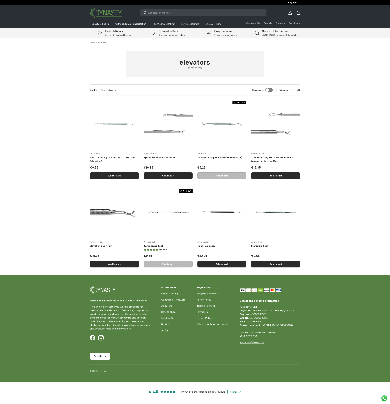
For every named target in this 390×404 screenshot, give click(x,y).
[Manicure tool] (275, 213)
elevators (102, 42)
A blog (164, 330)
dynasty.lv (101, 371)
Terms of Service (206, 305)
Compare (257, 90)
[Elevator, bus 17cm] (114, 213)
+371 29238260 (248, 336)
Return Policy (204, 299)
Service (280, 23)
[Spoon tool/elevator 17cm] (168, 125)
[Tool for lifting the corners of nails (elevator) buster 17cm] (275, 125)
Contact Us (253, 23)
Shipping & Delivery (207, 293)
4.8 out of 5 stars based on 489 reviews (202, 391)
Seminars (294, 23)
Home (92, 42)
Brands (268, 23)
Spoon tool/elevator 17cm (159, 157)
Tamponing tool (153, 245)
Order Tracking (169, 293)
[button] (298, 12)
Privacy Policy (204, 318)
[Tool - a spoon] (221, 213)
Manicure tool (259, 245)
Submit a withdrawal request (213, 324)
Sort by (94, 90)
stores (111, 306)
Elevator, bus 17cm (101, 245)
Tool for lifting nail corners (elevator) (219, 157)
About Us (166, 305)
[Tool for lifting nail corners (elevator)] (221, 125)
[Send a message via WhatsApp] (384, 398)
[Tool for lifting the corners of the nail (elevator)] (114, 125)
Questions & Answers (173, 299)
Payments (202, 311)
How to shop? (169, 311)
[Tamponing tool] (168, 213)
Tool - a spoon (206, 245)
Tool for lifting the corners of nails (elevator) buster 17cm (272, 159)
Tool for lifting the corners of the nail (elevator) (112, 159)
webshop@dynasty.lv (252, 342)
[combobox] (203, 12)
